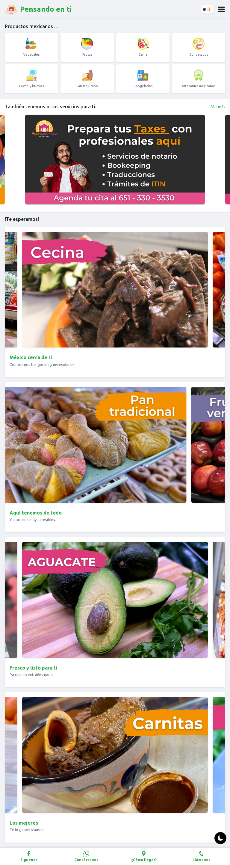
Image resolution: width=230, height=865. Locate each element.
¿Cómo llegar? (144, 860)
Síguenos (28, 860)
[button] (221, 9)
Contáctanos (86, 860)
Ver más (218, 106)
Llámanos (201, 860)
